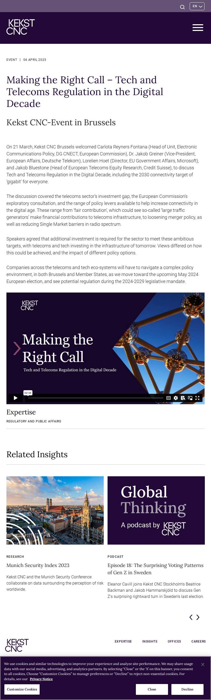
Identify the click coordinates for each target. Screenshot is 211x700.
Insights (149, 641)
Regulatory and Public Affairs (33, 421)
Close (152, 689)
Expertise (123, 641)
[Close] (202, 664)
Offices (174, 641)
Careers (198, 641)
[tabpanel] (55, 540)
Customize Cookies (22, 689)
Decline (187, 689)
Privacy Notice (41, 679)
